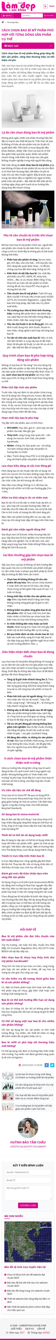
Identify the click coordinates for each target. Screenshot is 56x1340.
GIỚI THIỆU (16, 1328)
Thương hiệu (13, 22)
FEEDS (51, 6)
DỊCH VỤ (29, 1328)
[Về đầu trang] (52, 536)
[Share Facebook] (47, 1065)
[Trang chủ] (3, 22)
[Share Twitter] (52, 1065)
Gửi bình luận (28, 1205)
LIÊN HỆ (41, 1328)
